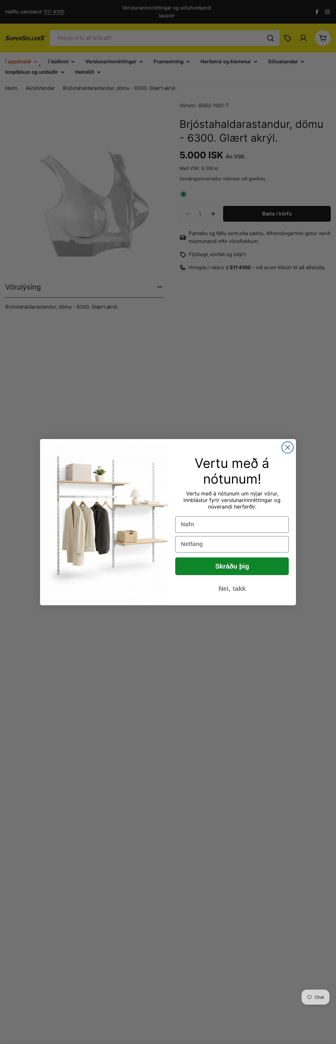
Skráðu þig (232, 566)
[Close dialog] (287, 447)
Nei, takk (232, 588)
